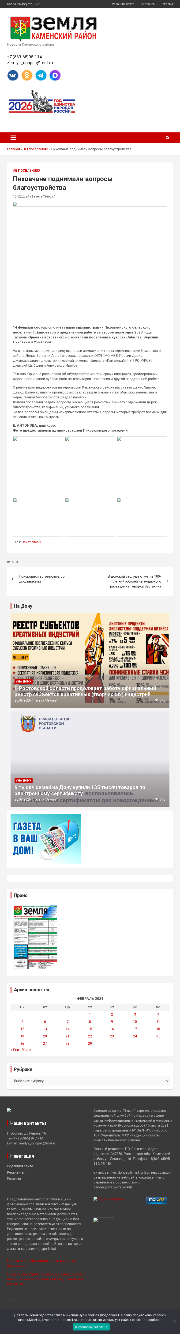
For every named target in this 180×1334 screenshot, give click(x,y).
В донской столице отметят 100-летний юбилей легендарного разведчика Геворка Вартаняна (134, 581)
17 (135, 1029)
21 (67, 1036)
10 (135, 1022)
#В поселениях (35, 149)
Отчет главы (31, 542)
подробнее (109, 1315)
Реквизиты (147, 4)
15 (90, 1029)
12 (22, 1029)
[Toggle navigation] (13, 137)
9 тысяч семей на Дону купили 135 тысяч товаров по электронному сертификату (80, 790)
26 (22, 1043)
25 (158, 1036)
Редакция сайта (123, 4)
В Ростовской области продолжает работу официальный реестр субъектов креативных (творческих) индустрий (85, 691)
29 (90, 1043)
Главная (13, 149)
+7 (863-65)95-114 (24, 56)
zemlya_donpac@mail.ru (30, 62)
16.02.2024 (21, 196)
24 (135, 1036)
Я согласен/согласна (91, 1327)
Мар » (26, 1050)
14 (67, 1029)
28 (67, 1043)
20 (45, 1036)
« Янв (15, 1050)
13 (45, 1029)
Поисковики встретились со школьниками (42, 579)
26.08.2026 (23, 700)
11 (158, 1022)
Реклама (167, 4)
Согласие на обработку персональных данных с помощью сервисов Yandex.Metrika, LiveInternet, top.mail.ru (46, 1279)
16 (112, 1029)
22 (90, 1036)
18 (158, 1029)
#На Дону (23, 681)
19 (22, 1036)
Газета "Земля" (43, 196)
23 (112, 1036)
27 (45, 1043)
